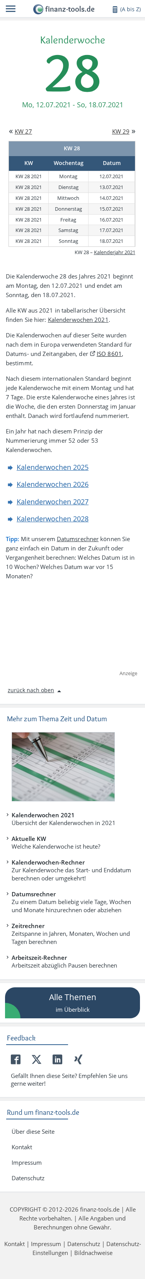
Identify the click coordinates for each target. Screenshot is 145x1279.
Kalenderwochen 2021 (78, 319)
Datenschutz (28, 1178)
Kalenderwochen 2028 (53, 518)
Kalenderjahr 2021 (114, 252)
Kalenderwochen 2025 (53, 467)
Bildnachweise (93, 1253)
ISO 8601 (109, 354)
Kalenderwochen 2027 (53, 501)
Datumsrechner (78, 539)
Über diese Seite (33, 1131)
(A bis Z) (130, 9)
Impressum (27, 1162)
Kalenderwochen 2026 (53, 484)
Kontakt (22, 1147)
